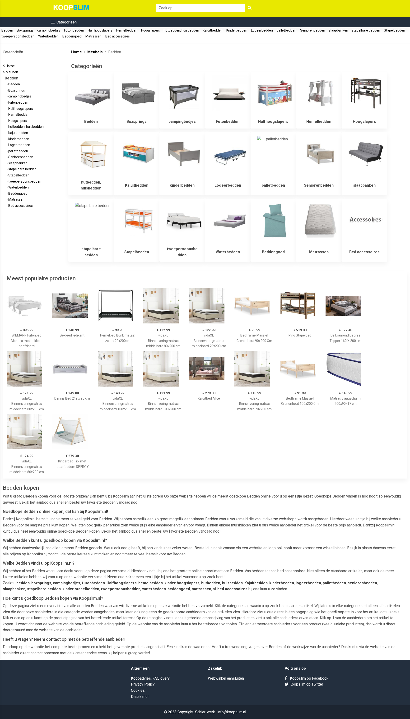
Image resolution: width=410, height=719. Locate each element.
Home (11, 66)
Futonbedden (74, 30)
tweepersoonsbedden (18, 36)
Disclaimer (140, 696)
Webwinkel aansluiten (226, 678)
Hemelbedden (127, 30)
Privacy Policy (143, 684)
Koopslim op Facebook (307, 678)
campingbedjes (49, 30)
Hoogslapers (150, 30)
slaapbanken (338, 30)
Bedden (7, 30)
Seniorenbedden (312, 30)
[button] (64, 22)
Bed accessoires (117, 36)
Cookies (138, 690)
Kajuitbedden (212, 30)
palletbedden (286, 30)
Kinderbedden (237, 30)
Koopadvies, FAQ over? (150, 678)
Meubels (13, 72)
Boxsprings (25, 30)
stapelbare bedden (366, 30)
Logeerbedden (262, 30)
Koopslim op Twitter (306, 684)
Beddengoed (72, 36)
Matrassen (93, 36)
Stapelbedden (394, 30)
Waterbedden (48, 36)
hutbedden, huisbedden (181, 30)
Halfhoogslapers (100, 30)
